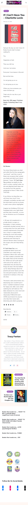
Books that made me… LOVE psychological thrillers (11, 428)
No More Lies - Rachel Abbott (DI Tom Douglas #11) (8, 397)
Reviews (6, 11)
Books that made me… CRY (11, 437)
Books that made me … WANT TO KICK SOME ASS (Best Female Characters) (13, 421)
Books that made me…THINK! (12, 433)
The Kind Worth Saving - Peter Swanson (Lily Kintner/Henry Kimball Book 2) (20, 381)
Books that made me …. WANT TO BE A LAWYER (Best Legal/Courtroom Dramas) (13, 413)
